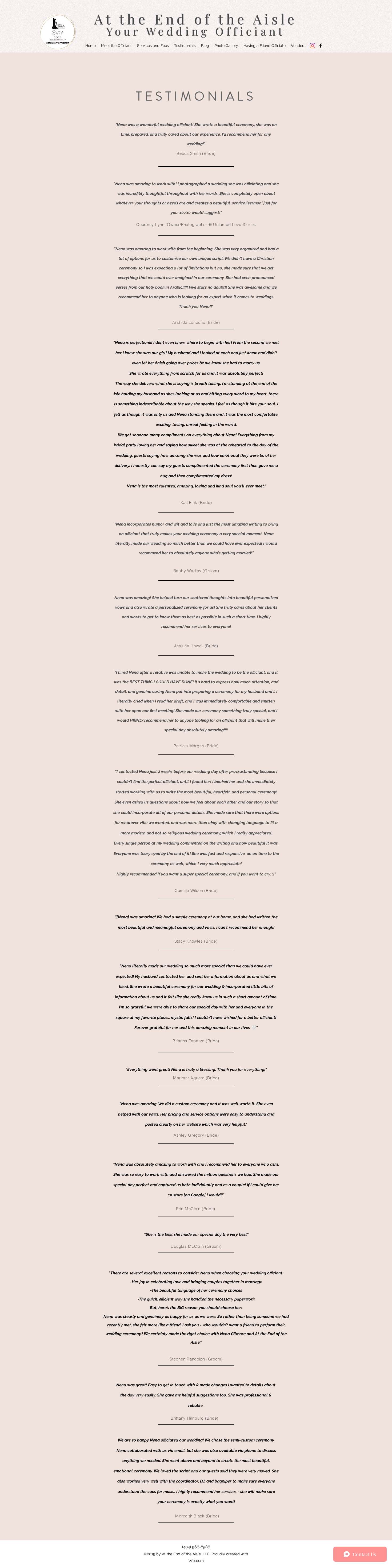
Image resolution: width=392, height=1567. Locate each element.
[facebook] (320, 45)
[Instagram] (312, 45)
